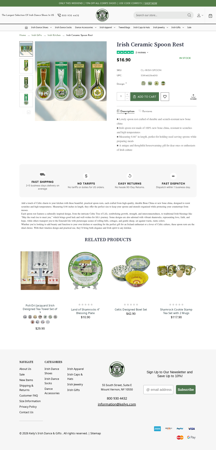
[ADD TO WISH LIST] (165, 96)
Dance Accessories (84, 27)
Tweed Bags (124, 27)
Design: (122, 84)
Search (189, 15)
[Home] (26, 27)
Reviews (147, 111)
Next (28, 112)
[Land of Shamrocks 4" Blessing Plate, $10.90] (85, 276)
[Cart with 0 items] (210, 16)
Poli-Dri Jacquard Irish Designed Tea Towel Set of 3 (40, 308)
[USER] (199, 15)
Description (127, 111)
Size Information (30, 401)
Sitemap (95, 433)
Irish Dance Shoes (39, 27)
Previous (23, 112)
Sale (189, 27)
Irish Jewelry (159, 27)
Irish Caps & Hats (141, 27)
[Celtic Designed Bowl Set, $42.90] (131, 276)
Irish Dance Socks (63, 27)
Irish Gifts (176, 27)
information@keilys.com (117, 404)
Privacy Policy (28, 407)
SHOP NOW (150, 3)
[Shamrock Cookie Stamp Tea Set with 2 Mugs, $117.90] (176, 276)
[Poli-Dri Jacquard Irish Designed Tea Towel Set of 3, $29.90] (40, 276)
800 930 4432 (117, 398)
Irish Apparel (106, 27)
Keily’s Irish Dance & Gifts (45, 433)
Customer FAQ (28, 395)
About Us (25, 369)
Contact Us (26, 412)
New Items (26, 380)
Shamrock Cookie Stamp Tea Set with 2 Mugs (176, 311)
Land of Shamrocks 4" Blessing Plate (85, 311)
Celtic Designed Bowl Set (131, 309)
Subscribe (186, 389)
